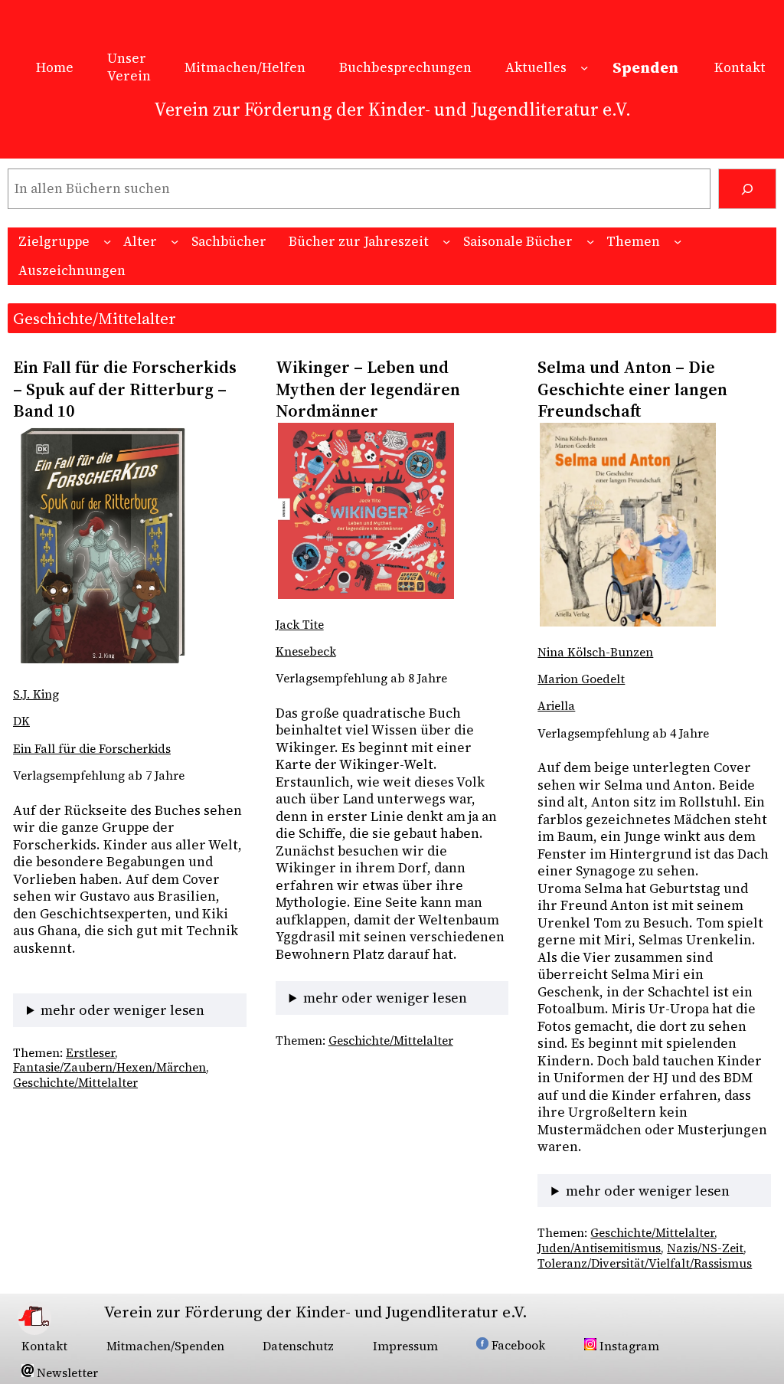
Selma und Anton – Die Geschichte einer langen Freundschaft (632, 389)
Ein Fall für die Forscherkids (92, 749)
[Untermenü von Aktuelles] (584, 67)
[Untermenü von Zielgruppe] (107, 241)
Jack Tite (300, 625)
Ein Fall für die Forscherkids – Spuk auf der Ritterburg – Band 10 (126, 389)
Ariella (556, 706)
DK (21, 721)
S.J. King (36, 694)
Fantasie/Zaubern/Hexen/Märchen (109, 1067)
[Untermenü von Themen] (677, 241)
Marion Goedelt (581, 679)
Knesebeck (306, 651)
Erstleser (90, 1053)
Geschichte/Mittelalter (75, 1083)
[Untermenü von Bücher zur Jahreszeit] (446, 241)
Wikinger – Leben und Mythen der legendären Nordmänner (368, 389)
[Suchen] (747, 189)
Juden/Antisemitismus (599, 1248)
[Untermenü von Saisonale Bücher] (590, 241)
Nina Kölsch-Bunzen (595, 652)
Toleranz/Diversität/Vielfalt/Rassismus (644, 1263)
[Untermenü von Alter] (174, 241)
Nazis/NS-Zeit (705, 1248)
